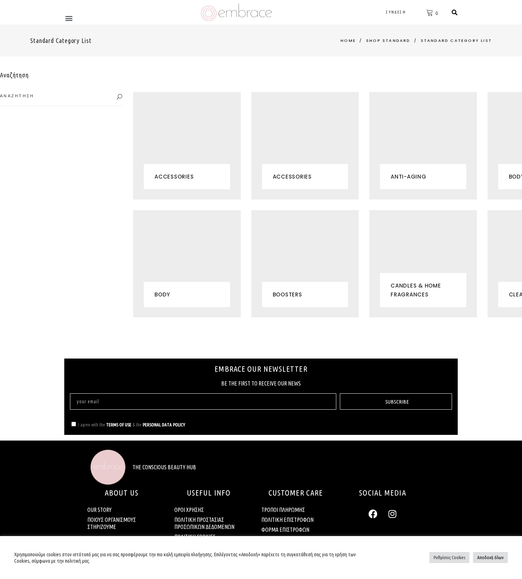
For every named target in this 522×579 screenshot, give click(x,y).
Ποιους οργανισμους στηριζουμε (111, 523)
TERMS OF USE (118, 424)
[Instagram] (392, 514)
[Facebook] (373, 514)
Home (348, 40)
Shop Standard (388, 40)
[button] (69, 18)
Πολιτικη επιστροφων (287, 520)
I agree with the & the (131, 424)
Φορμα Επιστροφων (285, 529)
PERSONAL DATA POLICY (164, 424)
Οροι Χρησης (189, 510)
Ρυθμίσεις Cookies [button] (449, 557)
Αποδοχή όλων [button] (490, 557)
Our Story (99, 510)
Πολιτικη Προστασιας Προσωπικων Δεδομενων (204, 523)
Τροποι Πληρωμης (283, 510)
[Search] (454, 12)
